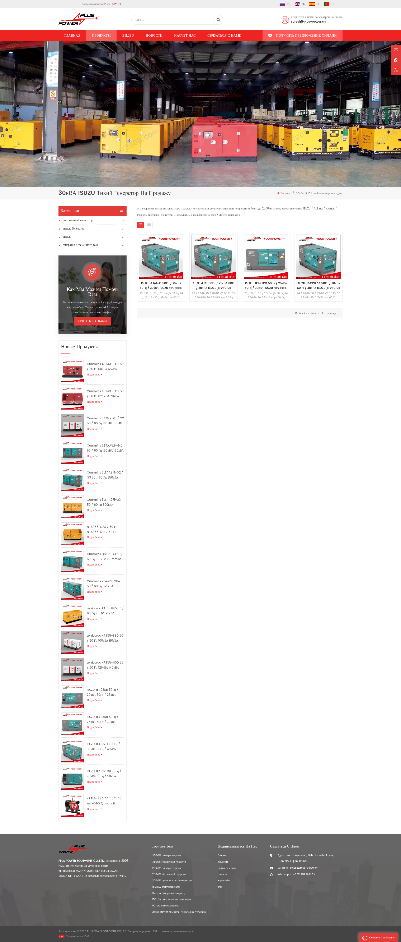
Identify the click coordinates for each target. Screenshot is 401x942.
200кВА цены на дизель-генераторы (172, 881)
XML (155, 931)
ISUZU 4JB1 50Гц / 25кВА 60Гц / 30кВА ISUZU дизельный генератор (213, 285)
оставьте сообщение (382, 938)
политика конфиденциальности (178, 931)
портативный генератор (78, 220)
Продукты (101, 35)
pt (332, 4)
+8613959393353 (304, 875)
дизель (67, 236)
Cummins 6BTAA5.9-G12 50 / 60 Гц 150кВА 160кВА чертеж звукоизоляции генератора (105, 448)
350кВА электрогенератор (166, 856)
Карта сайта (224, 881)
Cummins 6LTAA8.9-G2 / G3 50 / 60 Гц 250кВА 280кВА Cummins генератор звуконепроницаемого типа (105, 475)
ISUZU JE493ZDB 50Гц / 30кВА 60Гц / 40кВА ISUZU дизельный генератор (104, 747)
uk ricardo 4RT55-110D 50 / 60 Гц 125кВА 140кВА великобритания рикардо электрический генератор (105, 665)
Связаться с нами (224, 35)
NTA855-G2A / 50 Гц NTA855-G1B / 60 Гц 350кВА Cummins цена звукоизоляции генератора (103, 530)
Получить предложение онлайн (306, 35)
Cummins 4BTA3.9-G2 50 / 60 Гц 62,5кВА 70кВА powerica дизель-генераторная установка (105, 394)
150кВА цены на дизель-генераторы (171, 899)
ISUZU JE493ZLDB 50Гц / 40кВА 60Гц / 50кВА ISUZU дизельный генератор (104, 774)
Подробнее (93, 375)
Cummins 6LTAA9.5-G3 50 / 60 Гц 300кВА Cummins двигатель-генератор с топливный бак (104, 502)
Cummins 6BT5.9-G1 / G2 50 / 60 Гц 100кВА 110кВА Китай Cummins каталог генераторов (105, 421)
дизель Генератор (73, 228)
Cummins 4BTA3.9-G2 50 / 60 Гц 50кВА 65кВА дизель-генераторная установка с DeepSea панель (105, 367)
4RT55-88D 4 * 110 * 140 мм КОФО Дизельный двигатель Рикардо (104, 801)
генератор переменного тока (80, 245)
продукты (223, 862)
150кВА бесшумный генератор (168, 893)
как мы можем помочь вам (93, 292)
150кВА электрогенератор (166, 887)
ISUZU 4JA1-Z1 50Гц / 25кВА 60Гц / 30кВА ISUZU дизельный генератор (161, 285)
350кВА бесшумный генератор (169, 862)
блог (220, 887)
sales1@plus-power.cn (308, 21)
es (318, 4)
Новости (154, 35)
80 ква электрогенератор (165, 906)
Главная (72, 35)
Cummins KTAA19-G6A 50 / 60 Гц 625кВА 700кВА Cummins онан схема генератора (103, 584)
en (303, 4)
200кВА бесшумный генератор (169, 874)
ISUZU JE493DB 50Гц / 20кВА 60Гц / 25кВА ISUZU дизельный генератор (104, 692)
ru (289, 4)
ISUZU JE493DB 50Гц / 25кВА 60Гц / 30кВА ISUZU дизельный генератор (104, 720)
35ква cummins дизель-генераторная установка (179, 912)
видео (128, 35)
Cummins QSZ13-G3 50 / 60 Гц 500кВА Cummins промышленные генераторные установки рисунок (105, 557)
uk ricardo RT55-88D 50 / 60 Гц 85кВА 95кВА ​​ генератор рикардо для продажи (105, 611)
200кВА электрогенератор (166, 868)
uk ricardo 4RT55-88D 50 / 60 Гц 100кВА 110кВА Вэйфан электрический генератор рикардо (105, 638)
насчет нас (185, 35)
